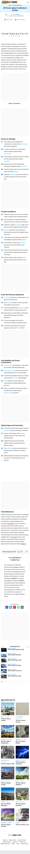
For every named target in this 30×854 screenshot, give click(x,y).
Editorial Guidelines (21, 19)
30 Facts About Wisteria (6, 825)
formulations (23, 144)
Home (10, 5)
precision (22, 242)
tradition (24, 239)
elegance (23, 543)
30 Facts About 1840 (7, 764)
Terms (17, 843)
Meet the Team (22, 840)
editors (22, 580)
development (7, 153)
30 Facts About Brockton (20, 804)
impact (7, 69)
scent (8, 302)
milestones (13, 174)
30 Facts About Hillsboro (20, 783)
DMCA (13, 843)
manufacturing (8, 392)
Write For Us (23, 842)
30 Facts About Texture (20, 721)
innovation (24, 166)
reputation (7, 161)
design (16, 171)
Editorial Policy (12, 840)
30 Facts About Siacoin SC (15, 670)
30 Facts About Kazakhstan (6, 742)
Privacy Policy (24, 843)
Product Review (7, 842)
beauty (15, 537)
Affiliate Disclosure (5, 843)
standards (14, 578)
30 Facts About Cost (22, 824)
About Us (5, 840)
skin (18, 328)
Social (5, 381)
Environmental (8, 365)
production (15, 378)
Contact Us (15, 842)
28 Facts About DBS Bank (14, 654)
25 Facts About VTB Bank (14, 665)
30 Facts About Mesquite (6, 804)
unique (23, 433)
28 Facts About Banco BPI (14, 660)
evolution (9, 448)
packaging (18, 225)
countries (6, 430)
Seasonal (6, 230)
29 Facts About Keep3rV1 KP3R (16, 649)
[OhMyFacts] (9, 2)
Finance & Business (17, 5)
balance (24, 257)
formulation (11, 523)
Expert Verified (9, 19)
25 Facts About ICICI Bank (14, 676)
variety (7, 297)
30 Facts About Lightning (20, 763)
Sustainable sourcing (10, 370)
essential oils (22, 308)
